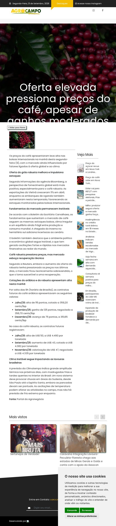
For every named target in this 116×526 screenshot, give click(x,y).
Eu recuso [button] (87, 510)
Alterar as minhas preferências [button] (82, 516)
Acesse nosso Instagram (89, 3)
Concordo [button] (72, 510)
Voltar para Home (17, 127)
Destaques (62, 3)
